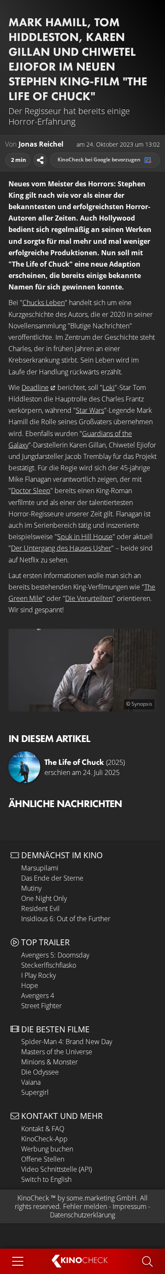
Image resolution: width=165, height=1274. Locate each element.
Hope (29, 985)
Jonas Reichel (41, 144)
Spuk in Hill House (85, 536)
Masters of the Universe (56, 1052)
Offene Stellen (42, 1159)
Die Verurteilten (89, 598)
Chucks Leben (43, 302)
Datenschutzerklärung (82, 1214)
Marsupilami (39, 868)
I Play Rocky (38, 975)
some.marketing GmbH (101, 1198)
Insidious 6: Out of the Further (65, 918)
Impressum (129, 1206)
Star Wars (90, 410)
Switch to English (46, 1179)
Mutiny (31, 888)
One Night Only (44, 898)
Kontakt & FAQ (42, 1128)
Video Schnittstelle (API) (56, 1169)
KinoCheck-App (44, 1139)
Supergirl (35, 1092)
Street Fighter (41, 1005)
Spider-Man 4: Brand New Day (66, 1041)
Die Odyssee (40, 1072)
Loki (108, 387)
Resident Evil (40, 908)
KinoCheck (33, 1198)
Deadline (35, 387)
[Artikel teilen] (40, 160)
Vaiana (31, 1082)
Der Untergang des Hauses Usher (61, 548)
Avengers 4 (37, 995)
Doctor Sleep (30, 490)
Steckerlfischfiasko (48, 965)
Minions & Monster (49, 1062)
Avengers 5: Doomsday (55, 955)
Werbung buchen (47, 1149)
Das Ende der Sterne (52, 878)
